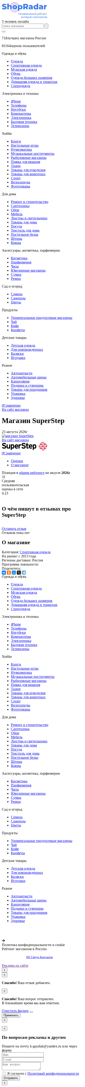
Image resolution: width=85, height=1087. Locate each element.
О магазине (20, 465)
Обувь (15, 73)
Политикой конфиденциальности (53, 1073)
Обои (15, 210)
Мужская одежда (24, 69)
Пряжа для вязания (25, 162)
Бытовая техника (24, 122)
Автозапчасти (21, 373)
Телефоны (19, 105)
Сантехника (20, 206)
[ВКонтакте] (4, 573)
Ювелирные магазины (28, 270)
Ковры (16, 243)
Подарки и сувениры (27, 385)
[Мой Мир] (14, 573)
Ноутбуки (18, 109)
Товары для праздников (29, 389)
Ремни (16, 279)
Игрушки (18, 358)
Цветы (16, 302)
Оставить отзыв (14, 529)
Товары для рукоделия (28, 170)
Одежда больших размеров (31, 78)
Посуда (16, 226)
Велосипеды (20, 182)
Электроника (21, 118)
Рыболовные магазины (28, 158)
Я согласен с (42, 1073)
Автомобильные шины (28, 377)
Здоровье (18, 398)
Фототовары (20, 186)
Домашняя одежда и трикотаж (34, 82)
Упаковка (18, 394)
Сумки (16, 274)
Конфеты (18, 330)
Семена (16, 294)
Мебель (16, 214)
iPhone (16, 101)
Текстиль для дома (25, 230)
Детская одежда (23, 345)
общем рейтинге (31, 473)
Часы (15, 266)
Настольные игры (25, 145)
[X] (19, 573)
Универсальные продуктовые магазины (41, 318)
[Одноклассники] (9, 573)
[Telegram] (24, 573)
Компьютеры (21, 113)
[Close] (31, 1012)
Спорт (16, 178)
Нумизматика (21, 149)
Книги (16, 141)
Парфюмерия (21, 262)
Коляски (17, 354)
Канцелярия (20, 381)
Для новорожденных (27, 349)
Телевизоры (20, 126)
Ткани (16, 166)
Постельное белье (24, 234)
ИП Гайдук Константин (39, 957)
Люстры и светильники (29, 218)
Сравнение (11, 405)
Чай (14, 322)
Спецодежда (20, 86)
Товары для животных (28, 174)
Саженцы (18, 298)
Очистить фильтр (15, 1011)
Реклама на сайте (15, 965)
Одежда (17, 61)
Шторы (16, 238)
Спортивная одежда (26, 65)
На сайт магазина (15, 409)
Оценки (17, 461)
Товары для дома (24, 222)
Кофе (15, 326)
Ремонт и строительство (29, 202)
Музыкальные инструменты (32, 153)
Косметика (19, 258)
